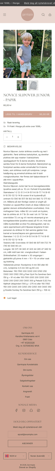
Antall (7, 131)
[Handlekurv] (50, 14)
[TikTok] (38, 410)
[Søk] (43, 14)
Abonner (27, 443)
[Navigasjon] (4, 14)
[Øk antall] (18, 137)
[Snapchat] (31, 410)
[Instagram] (23, 410)
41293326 (30, 342)
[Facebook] (16, 410)
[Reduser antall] (7, 137)
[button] (8, 54)
